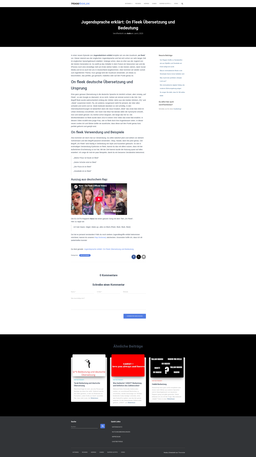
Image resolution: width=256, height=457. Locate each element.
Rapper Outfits (165, 3)
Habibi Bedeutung (159, 384)
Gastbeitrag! (177, 109)
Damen (154, 3)
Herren (146, 3)
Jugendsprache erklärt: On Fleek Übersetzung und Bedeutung (109, 249)
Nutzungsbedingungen (121, 432)
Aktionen (128, 3)
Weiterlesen (94, 398)
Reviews (138, 3)
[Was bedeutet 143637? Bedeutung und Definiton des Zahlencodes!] (128, 365)
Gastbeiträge (117, 441)
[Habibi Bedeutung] (167, 366)
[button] (131, 3)
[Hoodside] (81, 3)
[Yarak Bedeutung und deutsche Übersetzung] (89, 365)
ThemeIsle (181, 452)
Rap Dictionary (100, 237)
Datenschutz (117, 427)
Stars (176, 3)
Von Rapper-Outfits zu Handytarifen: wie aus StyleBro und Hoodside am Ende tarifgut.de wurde (171, 63)
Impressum (116, 436)
